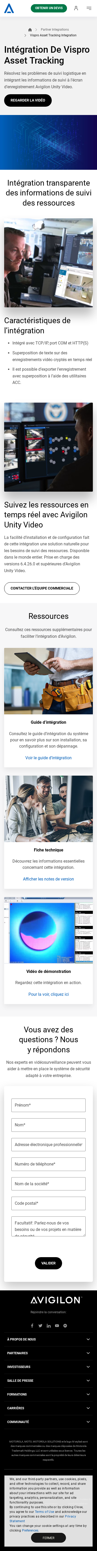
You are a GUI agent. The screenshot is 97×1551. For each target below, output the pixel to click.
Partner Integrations (55, 29)
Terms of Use (44, 1512)
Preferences (30, 1530)
